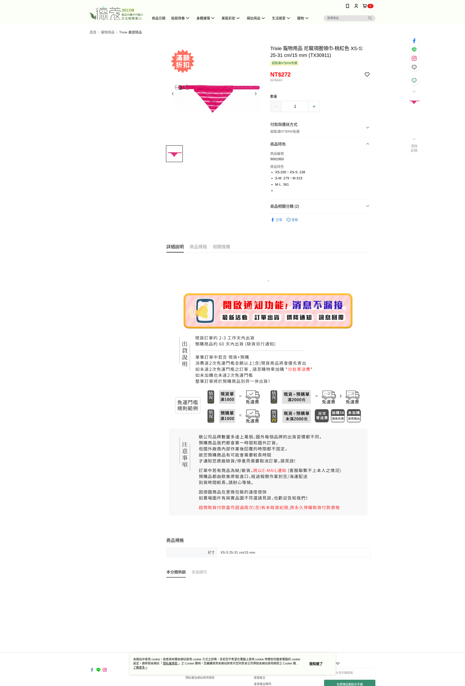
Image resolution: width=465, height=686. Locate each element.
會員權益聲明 (262, 684)
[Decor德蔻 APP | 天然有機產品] (116, 13)
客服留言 (259, 677)
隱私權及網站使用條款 (200, 677)
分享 (279, 220)
